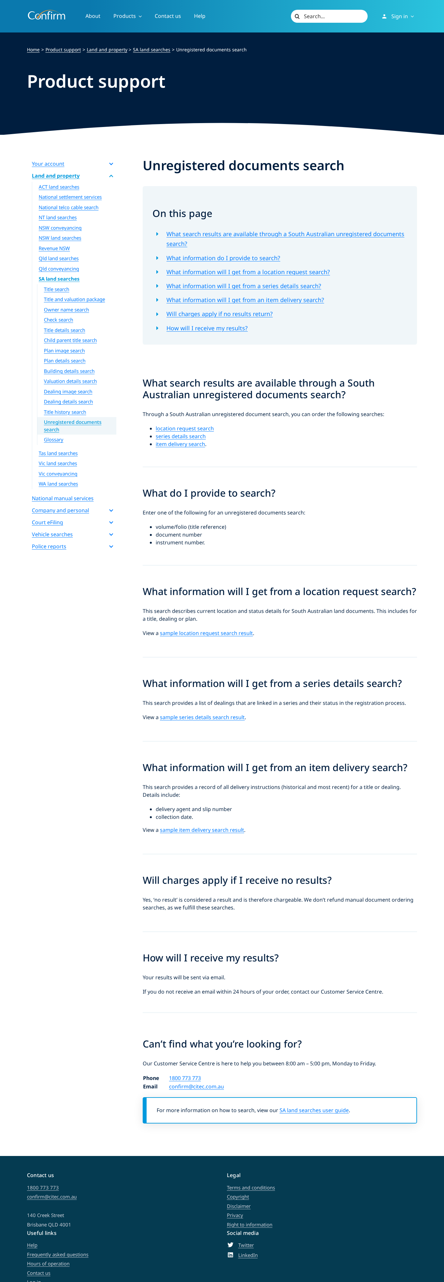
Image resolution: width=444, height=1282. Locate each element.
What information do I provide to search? (223, 258)
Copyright (238, 1196)
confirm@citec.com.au (196, 1086)
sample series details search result (202, 717)
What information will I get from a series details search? (243, 286)
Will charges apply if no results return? (219, 314)
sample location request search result (206, 633)
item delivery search (180, 444)
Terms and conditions (251, 1187)
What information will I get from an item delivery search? (245, 300)
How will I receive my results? (207, 328)
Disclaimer (239, 1206)
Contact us (38, 1273)
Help (32, 1245)
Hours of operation (48, 1263)
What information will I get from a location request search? (248, 272)
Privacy (235, 1215)
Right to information (249, 1224)
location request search (185, 428)
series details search (181, 436)
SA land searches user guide (314, 1110)
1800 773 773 (185, 1078)
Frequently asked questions (57, 1254)
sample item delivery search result (202, 829)
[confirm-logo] (46, 12)
